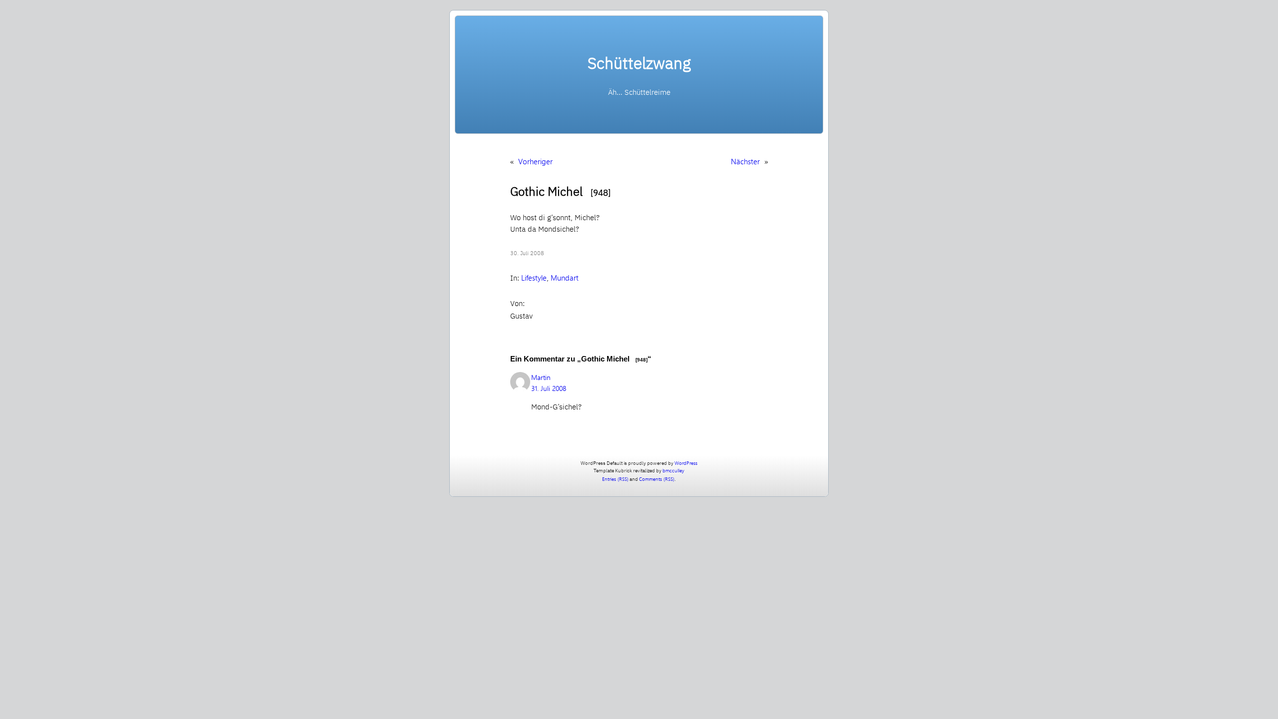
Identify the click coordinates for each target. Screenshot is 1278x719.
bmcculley (673, 470)
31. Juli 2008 (548, 388)
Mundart (565, 278)
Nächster (745, 161)
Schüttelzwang (639, 62)
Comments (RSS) (656, 478)
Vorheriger (535, 161)
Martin (541, 377)
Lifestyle (534, 278)
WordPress (685, 462)
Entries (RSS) (615, 478)
